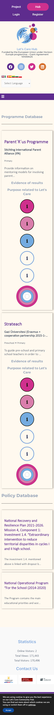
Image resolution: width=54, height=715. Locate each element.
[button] (2, 97)
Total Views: (22, 655)
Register (37, 14)
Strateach (13, 324)
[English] (3, 76)
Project (16, 6)
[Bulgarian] (16, 76)
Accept (8, 710)
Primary (8, 161)
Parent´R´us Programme (26, 142)
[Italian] (6, 76)
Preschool (9, 343)
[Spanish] (10, 76)
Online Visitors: (26, 651)
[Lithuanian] (13, 76)
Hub (37, 6)
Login (16, 14)
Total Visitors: (22, 660)
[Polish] (20, 76)
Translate (26, 89)
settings (32, 705)
